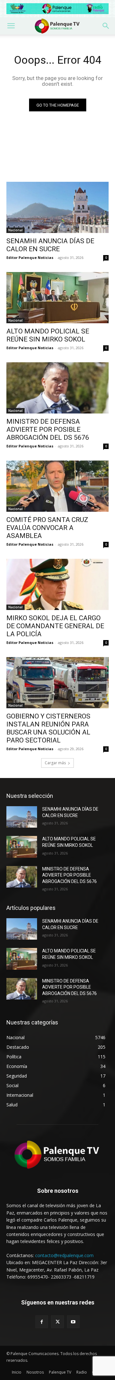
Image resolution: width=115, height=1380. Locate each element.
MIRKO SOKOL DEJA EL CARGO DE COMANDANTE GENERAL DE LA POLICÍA (55, 626)
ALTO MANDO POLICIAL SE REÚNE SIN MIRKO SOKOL (47, 335)
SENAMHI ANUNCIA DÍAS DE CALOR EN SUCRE (50, 245)
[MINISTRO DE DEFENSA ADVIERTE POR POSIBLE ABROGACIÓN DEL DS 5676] (57, 387)
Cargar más (55, 763)
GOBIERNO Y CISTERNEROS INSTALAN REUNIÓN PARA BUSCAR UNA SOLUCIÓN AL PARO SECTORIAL (48, 728)
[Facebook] (41, 1321)
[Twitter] (57, 1321)
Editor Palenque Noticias (29, 257)
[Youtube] (73, 1321)
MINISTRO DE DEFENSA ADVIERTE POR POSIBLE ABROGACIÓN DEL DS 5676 (47, 429)
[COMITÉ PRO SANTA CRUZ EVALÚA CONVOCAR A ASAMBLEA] (57, 486)
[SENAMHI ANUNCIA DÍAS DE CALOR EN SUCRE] (57, 207)
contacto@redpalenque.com (64, 1255)
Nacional (15, 230)
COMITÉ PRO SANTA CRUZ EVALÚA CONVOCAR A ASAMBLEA (47, 528)
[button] (11, 26)
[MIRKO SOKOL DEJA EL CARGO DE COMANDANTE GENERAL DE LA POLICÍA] (57, 584)
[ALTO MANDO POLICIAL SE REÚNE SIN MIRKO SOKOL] (57, 297)
